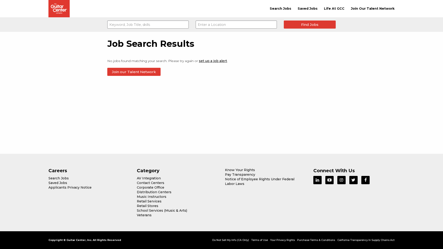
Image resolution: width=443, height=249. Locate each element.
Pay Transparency (240, 174)
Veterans (144, 215)
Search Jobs (280, 8)
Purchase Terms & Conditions (316, 240)
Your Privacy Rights (282, 240)
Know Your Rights (240, 170)
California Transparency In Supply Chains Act (366, 240)
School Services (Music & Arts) (162, 210)
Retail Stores (147, 206)
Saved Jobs (307, 8)
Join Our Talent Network (373, 8)
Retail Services (149, 201)
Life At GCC (334, 8)
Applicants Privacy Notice (70, 187)
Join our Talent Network (134, 72)
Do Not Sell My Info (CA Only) (230, 240)
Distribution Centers (154, 192)
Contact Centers (150, 183)
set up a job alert (213, 61)
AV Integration (149, 178)
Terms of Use (259, 240)
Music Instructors (151, 197)
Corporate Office (150, 187)
